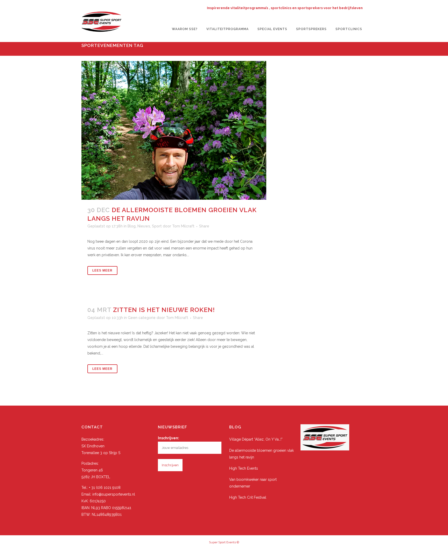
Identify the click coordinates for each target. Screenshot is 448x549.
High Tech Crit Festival (247, 497)
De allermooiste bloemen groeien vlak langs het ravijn (261, 453)
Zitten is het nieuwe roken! (164, 310)
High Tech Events (243, 468)
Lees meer (102, 270)
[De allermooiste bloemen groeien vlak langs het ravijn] (173, 130)
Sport (157, 226)
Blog (132, 226)
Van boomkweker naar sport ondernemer (253, 482)
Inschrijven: (168, 438)
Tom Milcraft (183, 226)
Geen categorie (142, 318)
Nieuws (143, 226)
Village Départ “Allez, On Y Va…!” (256, 439)
